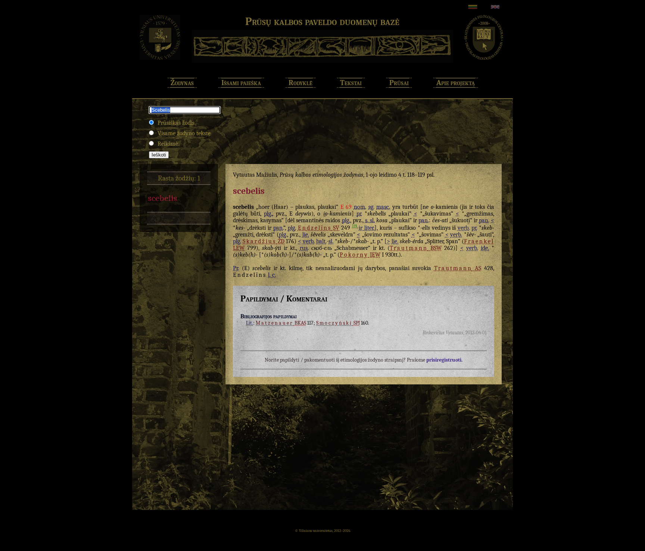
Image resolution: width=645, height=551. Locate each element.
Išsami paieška (241, 82)
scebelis (162, 198)
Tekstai (351, 82)
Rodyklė (300, 82)
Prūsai (399, 82)
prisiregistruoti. (444, 360)
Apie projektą (455, 82)
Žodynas (182, 82)
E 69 (346, 207)
